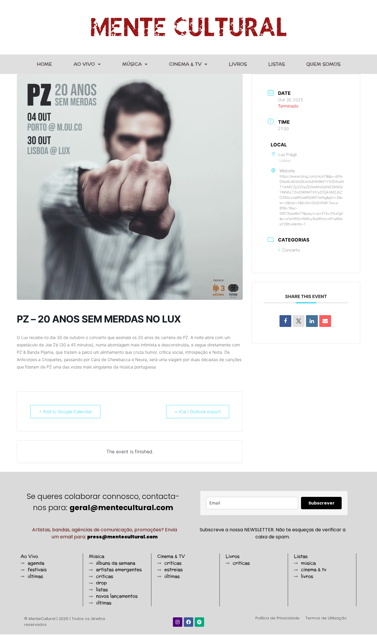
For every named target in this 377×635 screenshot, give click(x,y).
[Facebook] (188, 622)
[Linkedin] (312, 321)
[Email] (325, 321)
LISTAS (276, 64)
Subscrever (321, 503)
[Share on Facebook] (285, 321)
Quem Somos (323, 64)
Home (44, 64)
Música (132, 64)
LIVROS (238, 64)
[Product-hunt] (199, 622)
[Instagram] (177, 622)
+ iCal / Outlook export (198, 411)
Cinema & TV (185, 64)
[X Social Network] (299, 321)
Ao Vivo (84, 64)
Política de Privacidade (277, 618)
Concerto (291, 249)
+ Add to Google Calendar (65, 411)
